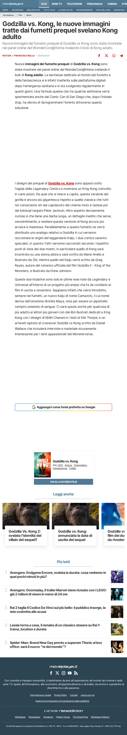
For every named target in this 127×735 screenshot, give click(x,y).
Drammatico (80, 465)
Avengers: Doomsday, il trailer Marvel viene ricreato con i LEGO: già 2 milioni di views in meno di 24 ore (58, 592)
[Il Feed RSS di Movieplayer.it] (76, 673)
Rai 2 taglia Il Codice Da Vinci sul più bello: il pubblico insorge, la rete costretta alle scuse (58, 610)
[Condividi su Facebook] (99, 56)
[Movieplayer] (63, 666)
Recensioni (17, 10)
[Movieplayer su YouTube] (70, 673)
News (5, 10)
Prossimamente (84, 10)
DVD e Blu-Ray (103, 10)
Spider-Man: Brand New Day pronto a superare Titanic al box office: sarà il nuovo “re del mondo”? (56, 645)
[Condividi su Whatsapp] (114, 56)
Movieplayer (8, 15)
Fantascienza (60, 468)
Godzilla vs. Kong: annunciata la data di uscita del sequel (75, 535)
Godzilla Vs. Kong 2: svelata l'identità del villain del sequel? (25, 535)
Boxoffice (119, 10)
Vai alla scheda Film (63, 481)
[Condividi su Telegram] (121, 56)
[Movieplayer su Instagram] (63, 673)
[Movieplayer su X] (57, 673)
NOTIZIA (6, 55)
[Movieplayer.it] (13, 4)
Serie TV (57, 3)
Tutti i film (49, 10)
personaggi (95, 3)
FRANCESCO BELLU (24, 55)
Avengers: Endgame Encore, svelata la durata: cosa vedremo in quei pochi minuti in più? (58, 575)
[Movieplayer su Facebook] (51, 673)
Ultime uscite (66, 10)
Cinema (112, 3)
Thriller (72, 468)
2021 (60, 465)
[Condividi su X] (106, 56)
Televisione (74, 3)
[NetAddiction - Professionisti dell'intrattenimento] (71, 711)
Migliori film (33, 10)
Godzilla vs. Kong (61, 183)
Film (44, 3)
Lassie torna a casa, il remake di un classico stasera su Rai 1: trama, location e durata (55, 627)
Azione (68, 465)
